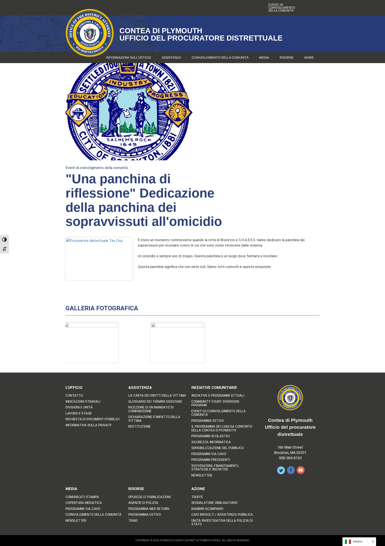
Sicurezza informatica (211, 442)
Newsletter (201, 475)
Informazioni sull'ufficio (128, 57)
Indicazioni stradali (83, 402)
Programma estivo (207, 421)
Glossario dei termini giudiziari (155, 402)
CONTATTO (74, 396)
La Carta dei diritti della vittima (157, 396)
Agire (309, 57)
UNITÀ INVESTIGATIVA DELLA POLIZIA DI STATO (222, 522)
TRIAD (133, 521)
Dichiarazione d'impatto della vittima (154, 418)
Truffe (197, 497)
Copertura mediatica (84, 503)
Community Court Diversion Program (215, 403)
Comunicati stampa (82, 497)
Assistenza (171, 57)
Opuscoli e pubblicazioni (149, 497)
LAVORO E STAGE (79, 413)
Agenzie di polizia (143, 503)
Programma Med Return (148, 509)
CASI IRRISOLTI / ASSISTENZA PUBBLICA (222, 515)
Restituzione (139, 427)
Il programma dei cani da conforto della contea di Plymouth (221, 428)
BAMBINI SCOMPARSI (207, 509)
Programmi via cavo (208, 454)
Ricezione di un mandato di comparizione (151, 409)
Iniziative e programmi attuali (217, 396)
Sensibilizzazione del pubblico (217, 448)
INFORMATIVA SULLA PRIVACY (89, 425)
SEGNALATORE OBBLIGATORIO (214, 503)
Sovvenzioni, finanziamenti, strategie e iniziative (215, 467)
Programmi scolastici (210, 436)
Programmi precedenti (210, 460)
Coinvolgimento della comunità (220, 57)
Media (264, 57)
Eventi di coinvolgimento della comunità (281, 7)
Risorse (286, 57)
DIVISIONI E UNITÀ (79, 407)
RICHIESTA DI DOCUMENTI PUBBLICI (92, 419)
